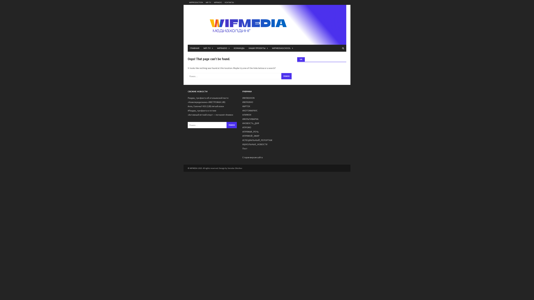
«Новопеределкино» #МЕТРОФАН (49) (206, 102)
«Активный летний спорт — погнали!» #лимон (210, 114)
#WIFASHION (248, 98)
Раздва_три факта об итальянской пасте (208, 98)
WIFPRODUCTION (196, 2)
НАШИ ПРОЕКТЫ (257, 48)
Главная (194, 48)
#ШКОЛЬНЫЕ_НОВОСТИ (254, 144)
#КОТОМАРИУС (250, 110)
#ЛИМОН (246, 114)
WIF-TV (208, 2)
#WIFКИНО (247, 102)
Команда (239, 48)
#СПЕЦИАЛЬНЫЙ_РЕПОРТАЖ (257, 140)
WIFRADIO (218, 2)
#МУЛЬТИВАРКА (250, 119)
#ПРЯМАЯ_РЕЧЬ (250, 131)
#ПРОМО (246, 127)
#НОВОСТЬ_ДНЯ (250, 123)
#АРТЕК (246, 106)
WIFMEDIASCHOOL (281, 48)
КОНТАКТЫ (229, 2)
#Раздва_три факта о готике (202, 110)
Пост (244, 148)
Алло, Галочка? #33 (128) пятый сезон (206, 106)
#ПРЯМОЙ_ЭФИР (250, 135)
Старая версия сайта (252, 157)
